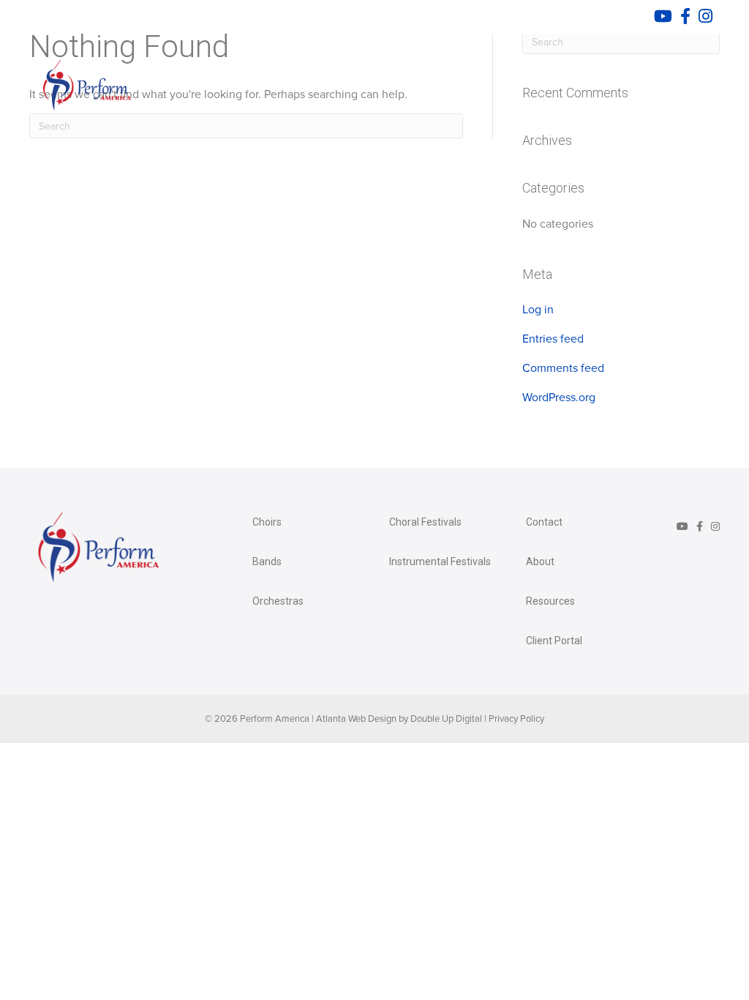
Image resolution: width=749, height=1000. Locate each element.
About (540, 561)
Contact (544, 522)
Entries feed (553, 339)
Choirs (267, 522)
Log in (538, 309)
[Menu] (697, 83)
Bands (267, 561)
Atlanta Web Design (356, 719)
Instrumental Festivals (440, 561)
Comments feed (563, 368)
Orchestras (278, 601)
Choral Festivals (425, 522)
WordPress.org (558, 397)
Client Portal (554, 640)
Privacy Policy (516, 719)
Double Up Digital (446, 719)
